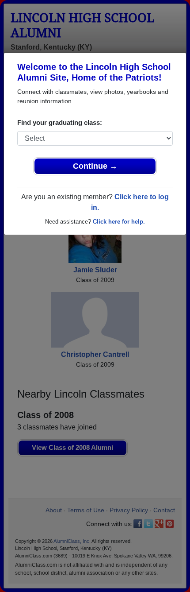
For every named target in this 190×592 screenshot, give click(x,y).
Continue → (95, 166)
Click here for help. (119, 221)
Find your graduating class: (59, 122)
